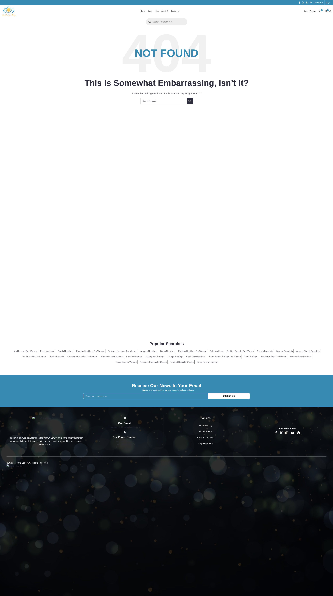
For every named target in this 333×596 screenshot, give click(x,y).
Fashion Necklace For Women (90, 351)
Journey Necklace (148, 351)
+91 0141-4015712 (125, 441)
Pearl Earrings (250, 357)
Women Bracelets (284, 351)
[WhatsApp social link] (310, 3)
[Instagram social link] (286, 433)
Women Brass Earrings (300, 357)
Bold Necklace (216, 351)
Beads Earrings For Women (273, 357)
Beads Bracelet (57, 357)
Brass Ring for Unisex (207, 362)
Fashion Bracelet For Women (240, 351)
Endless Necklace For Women (192, 351)
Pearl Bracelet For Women (34, 357)
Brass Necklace (167, 351)
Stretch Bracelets (265, 351)
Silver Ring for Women (126, 362)
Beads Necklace (65, 351)
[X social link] (303, 3)
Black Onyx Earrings (195, 357)
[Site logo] (9, 11)
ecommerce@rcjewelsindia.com (125, 427)
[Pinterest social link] (307, 3)
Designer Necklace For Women (122, 351)
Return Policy (205, 431)
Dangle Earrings (175, 357)
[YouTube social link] (292, 433)
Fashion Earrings (134, 357)
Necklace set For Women (25, 351)
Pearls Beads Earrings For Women (224, 357)
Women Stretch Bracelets (308, 351)
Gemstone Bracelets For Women (82, 357)
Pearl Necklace (47, 351)
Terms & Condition (205, 437)
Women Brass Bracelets (112, 357)
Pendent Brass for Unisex (182, 362)
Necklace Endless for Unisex (153, 362)
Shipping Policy (205, 443)
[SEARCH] (190, 101)
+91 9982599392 (125, 444)
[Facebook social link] (299, 3)
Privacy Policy (205, 425)
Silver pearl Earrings (154, 357)
